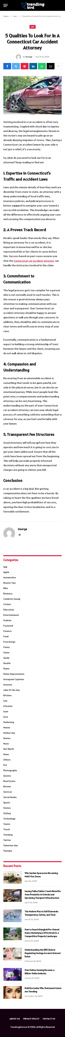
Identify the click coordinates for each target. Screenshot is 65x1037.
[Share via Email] (50, 66)
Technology (9, 818)
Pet (5, 765)
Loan (5, 711)
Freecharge (9, 641)
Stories (7, 807)
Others (6, 759)
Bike (5, 588)
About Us (15, 1018)
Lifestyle (7, 706)
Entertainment (11, 614)
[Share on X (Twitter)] (16, 66)
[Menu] (5, 5)
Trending (8, 834)
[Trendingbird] (32, 5)
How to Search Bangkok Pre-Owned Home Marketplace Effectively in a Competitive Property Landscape (42, 933)
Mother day (9, 732)
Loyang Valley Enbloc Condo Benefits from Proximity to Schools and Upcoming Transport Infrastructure (42, 894)
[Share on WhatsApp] (42, 66)
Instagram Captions (13, 679)
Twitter (7, 840)
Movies (6, 738)
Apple (6, 572)
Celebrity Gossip (11, 598)
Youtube (7, 850)
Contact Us (49, 1018)
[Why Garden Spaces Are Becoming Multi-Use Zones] (12, 877)
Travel (6, 829)
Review (7, 786)
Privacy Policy (31, 1018)
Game (6, 652)
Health (6, 663)
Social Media (9, 797)
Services (7, 791)
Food (5, 636)
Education (8, 609)
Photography (10, 770)
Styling (7, 813)
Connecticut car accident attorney (34, 260)
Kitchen (7, 695)
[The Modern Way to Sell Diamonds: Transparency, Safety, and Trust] (12, 915)
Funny (6, 647)
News (6, 754)
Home (6, 668)
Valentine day (10, 845)
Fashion (7, 620)
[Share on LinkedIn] (33, 66)
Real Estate (9, 781)
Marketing (8, 722)
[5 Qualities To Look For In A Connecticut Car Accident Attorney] (32, 95)
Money (6, 727)
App (5, 566)
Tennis (6, 823)
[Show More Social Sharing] (58, 66)
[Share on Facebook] (7, 66)
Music (6, 743)
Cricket (7, 604)
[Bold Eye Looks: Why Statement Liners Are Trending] (12, 992)
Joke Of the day (11, 690)
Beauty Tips (9, 582)
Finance (7, 631)
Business (7, 593)
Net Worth (8, 748)
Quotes (7, 775)
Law (32, 27)
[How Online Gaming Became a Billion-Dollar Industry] (12, 974)
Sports (6, 802)
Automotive (9, 577)
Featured (8, 625)
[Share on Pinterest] (24, 66)
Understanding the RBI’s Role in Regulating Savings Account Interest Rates (42, 953)
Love (5, 716)
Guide (6, 657)
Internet (7, 684)
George (29, 56)
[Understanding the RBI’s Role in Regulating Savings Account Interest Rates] (12, 954)
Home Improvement (13, 673)
